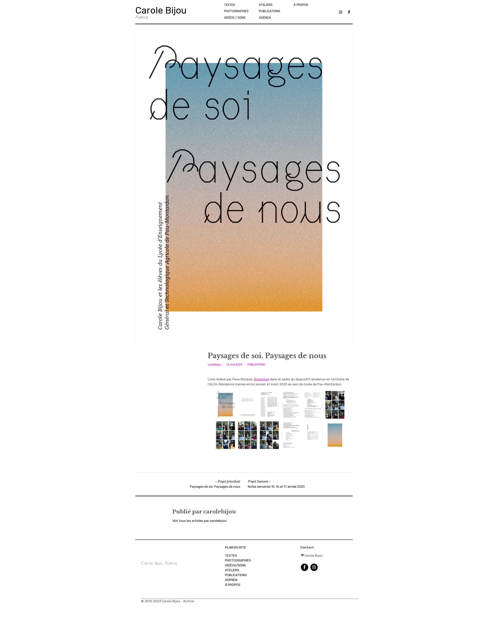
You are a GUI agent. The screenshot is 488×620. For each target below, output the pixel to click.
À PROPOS (232, 585)
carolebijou (214, 364)
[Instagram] (314, 567)
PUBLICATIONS (269, 11)
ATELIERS (232, 570)
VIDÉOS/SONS (235, 565)
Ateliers (265, 5)
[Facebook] (304, 567)
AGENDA (265, 17)
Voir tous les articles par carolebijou (199, 521)
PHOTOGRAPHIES (236, 11)
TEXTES (229, 5)
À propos (301, 5)
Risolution (261, 379)
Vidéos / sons (235, 17)
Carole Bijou (161, 10)
